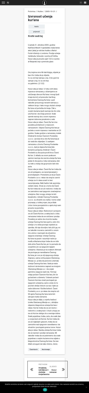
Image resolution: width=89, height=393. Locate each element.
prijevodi (36, 32)
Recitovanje (46, 349)
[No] (86, 387)
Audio (36, 27)
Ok (45, 390)
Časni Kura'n (34, 349)
